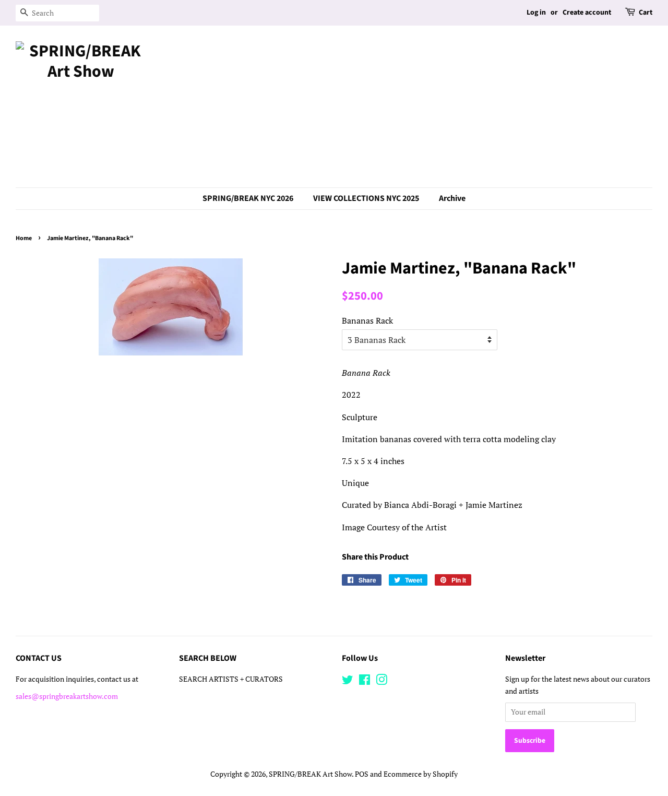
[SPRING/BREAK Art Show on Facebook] (365, 681)
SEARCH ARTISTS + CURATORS (231, 679)
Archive (452, 198)
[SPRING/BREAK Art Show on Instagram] (381, 681)
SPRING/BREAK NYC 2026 (247, 198)
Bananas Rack (367, 320)
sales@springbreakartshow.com (67, 696)
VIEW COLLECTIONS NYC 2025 (366, 198)
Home (24, 238)
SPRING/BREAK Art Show (310, 774)
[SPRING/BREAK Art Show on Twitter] (347, 681)
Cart (645, 12)
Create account (587, 12)
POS (361, 774)
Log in (536, 12)
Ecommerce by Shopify (421, 774)
